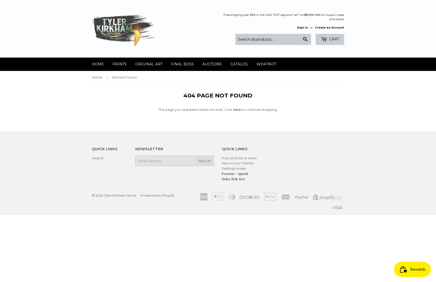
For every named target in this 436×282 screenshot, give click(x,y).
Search (98, 158)
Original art (148, 64)
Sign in (302, 27)
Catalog (239, 64)
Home (98, 64)
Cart (333, 39)
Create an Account (329, 27)
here (237, 110)
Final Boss (182, 64)
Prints (120, 64)
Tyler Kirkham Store (120, 195)
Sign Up (204, 161)
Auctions (212, 64)
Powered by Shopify (157, 195)
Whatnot (266, 64)
